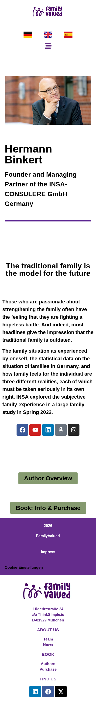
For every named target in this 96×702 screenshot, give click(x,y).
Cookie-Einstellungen (24, 567)
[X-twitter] (61, 691)
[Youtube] (35, 430)
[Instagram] (73, 430)
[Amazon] (61, 430)
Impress (48, 552)
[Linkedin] (48, 430)
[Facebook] (22, 430)
